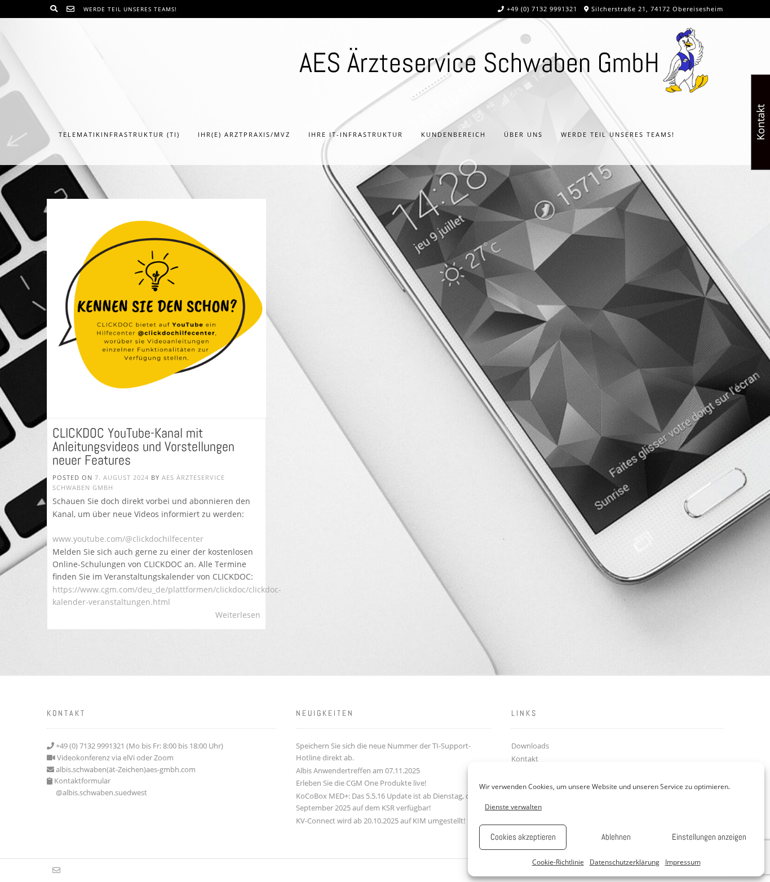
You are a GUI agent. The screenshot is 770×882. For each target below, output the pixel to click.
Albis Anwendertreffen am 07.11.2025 (358, 770)
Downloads (530, 746)
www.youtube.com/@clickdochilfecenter (127, 538)
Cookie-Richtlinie (558, 862)
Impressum (683, 862)
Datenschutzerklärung (625, 862)
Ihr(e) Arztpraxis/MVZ (244, 134)
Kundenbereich (453, 134)
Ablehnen (616, 836)
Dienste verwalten (513, 807)
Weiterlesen (237, 614)
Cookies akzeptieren (523, 836)
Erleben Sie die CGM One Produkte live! (361, 783)
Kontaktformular (82, 781)
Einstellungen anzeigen (709, 836)
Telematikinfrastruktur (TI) (119, 134)
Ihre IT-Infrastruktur (355, 134)
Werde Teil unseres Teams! (130, 9)
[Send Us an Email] (70, 8)
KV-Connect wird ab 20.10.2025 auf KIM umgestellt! (380, 821)
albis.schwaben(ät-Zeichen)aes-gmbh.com (126, 769)
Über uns (523, 134)
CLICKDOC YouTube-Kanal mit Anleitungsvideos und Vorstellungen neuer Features (143, 446)
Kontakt (524, 759)
